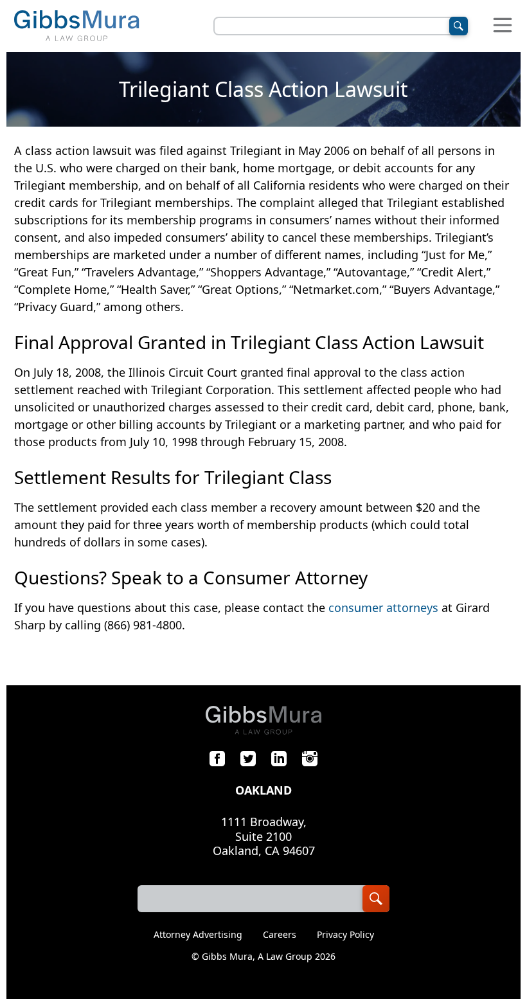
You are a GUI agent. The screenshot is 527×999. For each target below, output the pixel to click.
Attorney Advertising (198, 934)
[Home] (76, 26)
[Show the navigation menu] (503, 26)
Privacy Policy (345, 934)
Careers (279, 934)
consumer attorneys (383, 607)
